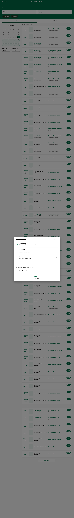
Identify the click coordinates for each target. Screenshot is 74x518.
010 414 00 (37, 277)
